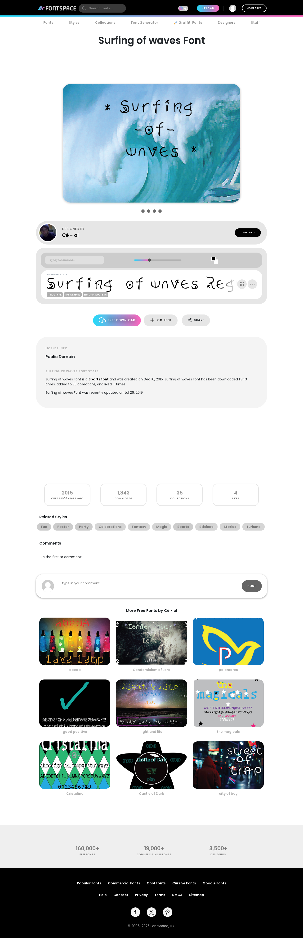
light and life (151, 731)
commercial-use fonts (154, 854)
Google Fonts (214, 883)
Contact (248, 232)
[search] (102, 8)
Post (251, 586)
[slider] (149, 260)
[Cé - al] (50, 232)
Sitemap (196, 894)
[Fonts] (57, 8)
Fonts (48, 22)
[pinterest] (167, 912)
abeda (75, 669)
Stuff (255, 22)
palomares (228, 669)
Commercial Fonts (124, 883)
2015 (67, 492)
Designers (226, 22)
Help (103, 894)
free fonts (87, 854)
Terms (159, 894)
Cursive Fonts (184, 883)
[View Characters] (242, 284)
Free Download (121, 320)
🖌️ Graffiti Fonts (188, 22)
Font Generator (144, 22)
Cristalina (75, 793)
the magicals (228, 731)
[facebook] (135, 912)
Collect (164, 320)
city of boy (228, 793)
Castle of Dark (151, 793)
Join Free (254, 8)
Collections (105, 22)
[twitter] (151, 912)
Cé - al (70, 235)
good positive (75, 731)
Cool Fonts (156, 883)
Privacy (141, 894)
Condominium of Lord (151, 669)
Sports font (99, 379)
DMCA (177, 894)
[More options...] (252, 284)
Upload (208, 8)
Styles (74, 22)
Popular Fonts (89, 883)
